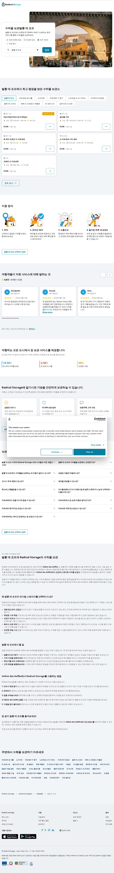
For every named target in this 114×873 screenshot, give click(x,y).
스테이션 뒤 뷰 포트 (83, 773)
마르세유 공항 (24, 778)
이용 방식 (41, 817)
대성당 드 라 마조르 (83, 769)
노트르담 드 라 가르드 (47, 760)
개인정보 (109, 820)
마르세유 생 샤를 (8, 760)
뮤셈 (45, 778)
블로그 (75, 820)
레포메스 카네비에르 (66, 773)
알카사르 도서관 (18, 764)
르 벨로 (106, 773)
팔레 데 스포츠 (77, 760)
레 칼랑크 (30, 764)
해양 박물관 (40, 764)
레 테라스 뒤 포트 (50, 773)
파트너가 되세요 (7, 824)
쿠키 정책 (109, 824)
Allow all (89, 452)
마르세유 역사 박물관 (33, 773)
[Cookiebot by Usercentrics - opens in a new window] (95, 419)
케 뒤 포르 (20, 773)
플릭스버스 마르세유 (9, 778)
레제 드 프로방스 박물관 (93, 760)
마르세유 (40, 794)
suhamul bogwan (25, 794)
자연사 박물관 (21, 769)
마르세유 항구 (54, 778)
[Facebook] (42, 830)
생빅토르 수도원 (91, 764)
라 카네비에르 (36, 778)
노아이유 (19, 760)
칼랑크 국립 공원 (8, 769)
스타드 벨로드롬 (34, 769)
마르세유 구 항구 (31, 760)
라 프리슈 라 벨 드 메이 (55, 764)
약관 (107, 817)
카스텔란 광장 (78, 764)
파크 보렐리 (47, 769)
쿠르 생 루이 (97, 773)
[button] (37, 49)
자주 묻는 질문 (43, 820)
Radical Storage (8, 794)
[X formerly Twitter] (45, 830)
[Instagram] (49, 830)
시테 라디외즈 (105, 764)
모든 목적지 (77, 817)
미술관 (68, 764)
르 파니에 (70, 769)
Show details (96, 445)
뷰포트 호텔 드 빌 (8, 773)
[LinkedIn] (53, 830)
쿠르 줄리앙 (66, 778)
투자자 (4, 820)
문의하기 (41, 824)
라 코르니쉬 (6, 764)
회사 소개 (5, 817)
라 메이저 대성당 (63, 760)
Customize (55, 452)
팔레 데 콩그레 (59, 769)
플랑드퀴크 (96, 769)
